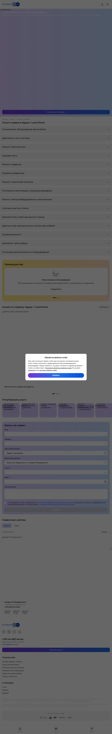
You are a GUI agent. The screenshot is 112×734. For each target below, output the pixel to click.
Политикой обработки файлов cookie (58, 368)
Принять (56, 375)
